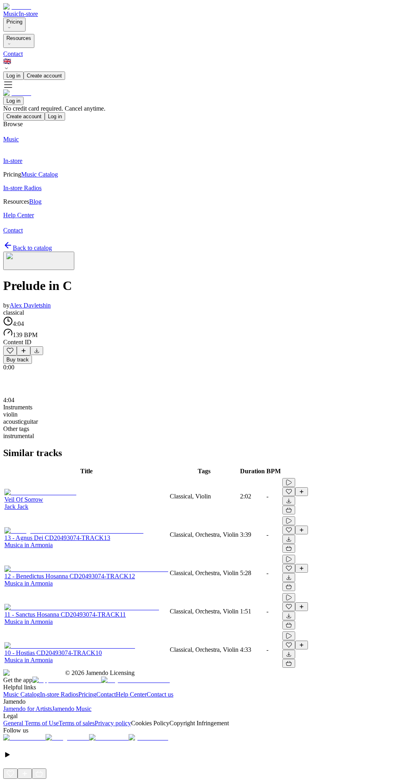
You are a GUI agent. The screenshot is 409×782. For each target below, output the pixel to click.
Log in (13, 76)
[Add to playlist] (23, 350)
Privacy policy (113, 723)
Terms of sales (77, 723)
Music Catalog (21, 694)
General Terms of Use (31, 723)
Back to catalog (32, 247)
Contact (13, 53)
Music (11, 13)
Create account (44, 76)
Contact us (160, 694)
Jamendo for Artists (27, 708)
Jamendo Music (71, 708)
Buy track (17, 360)
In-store (28, 13)
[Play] (38, 261)
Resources (18, 38)
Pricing (14, 22)
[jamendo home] (17, 6)
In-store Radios (59, 694)
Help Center (131, 694)
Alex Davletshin (30, 305)
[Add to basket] (288, 510)
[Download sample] (36, 350)
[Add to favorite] (10, 350)
